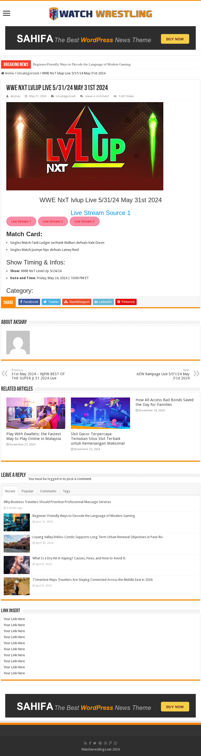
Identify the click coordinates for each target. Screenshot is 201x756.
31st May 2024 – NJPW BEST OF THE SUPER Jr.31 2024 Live (38, 374)
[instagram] (115, 743)
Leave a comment (97, 96)
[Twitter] (95, 743)
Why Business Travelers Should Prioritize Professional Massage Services (57, 502)
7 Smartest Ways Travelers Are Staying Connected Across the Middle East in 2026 (92, 580)
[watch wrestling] (100, 12)
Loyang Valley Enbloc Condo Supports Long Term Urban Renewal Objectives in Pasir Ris (97, 537)
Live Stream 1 (21, 221)
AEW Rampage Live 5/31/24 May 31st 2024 (163, 374)
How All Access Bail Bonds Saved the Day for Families (164, 402)
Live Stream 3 (84, 221)
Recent (10, 491)
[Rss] (85, 743)
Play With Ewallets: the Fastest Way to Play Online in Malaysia (33, 436)
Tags (66, 491)
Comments (48, 491)
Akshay (15, 96)
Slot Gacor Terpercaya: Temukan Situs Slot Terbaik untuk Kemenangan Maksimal (98, 439)
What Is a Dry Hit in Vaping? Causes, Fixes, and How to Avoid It (78, 558)
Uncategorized (28, 73)
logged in (55, 479)
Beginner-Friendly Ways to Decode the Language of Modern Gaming (82, 64)
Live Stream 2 (53, 221)
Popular (28, 491)
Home (9, 73)
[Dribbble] (105, 743)
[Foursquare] (110, 743)
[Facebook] (90, 743)
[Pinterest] (100, 743)
